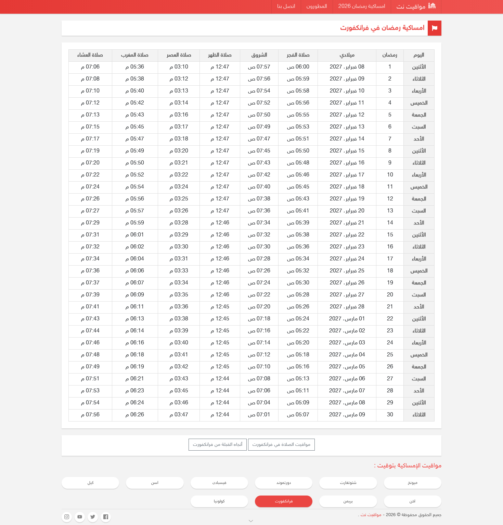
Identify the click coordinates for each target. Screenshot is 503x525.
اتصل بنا (286, 6)
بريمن (348, 501)
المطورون (317, 6)
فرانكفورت (284, 501)
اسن (154, 482)
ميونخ (412, 482)
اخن (412, 501)
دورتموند (283, 482)
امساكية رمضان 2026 (361, 6)
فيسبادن (219, 482)
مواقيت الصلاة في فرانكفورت (281, 445)
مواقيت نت (412, 7)
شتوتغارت (348, 482)
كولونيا (219, 501)
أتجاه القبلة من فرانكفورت (217, 445)
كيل (90, 482)
